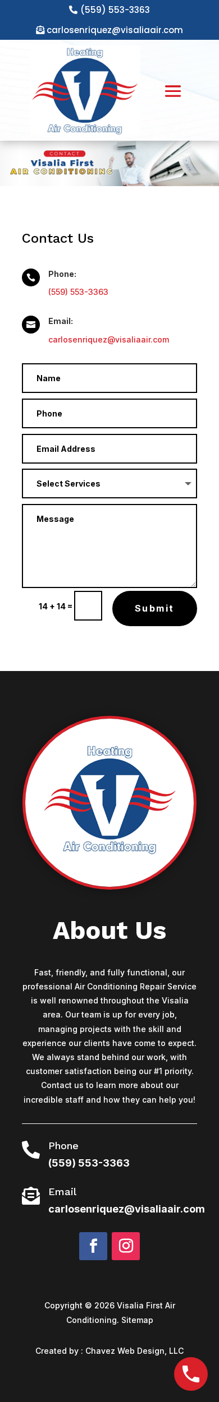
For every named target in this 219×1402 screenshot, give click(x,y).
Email (62, 1191)
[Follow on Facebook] (93, 1246)
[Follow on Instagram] (126, 1246)
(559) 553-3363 (115, 10)
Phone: (62, 274)
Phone (63, 1145)
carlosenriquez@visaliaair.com (115, 30)
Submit (155, 608)
